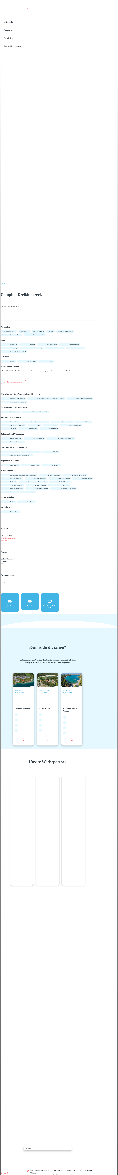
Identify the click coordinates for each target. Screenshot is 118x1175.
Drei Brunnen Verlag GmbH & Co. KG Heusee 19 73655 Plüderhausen (39, 1172)
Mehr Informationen (13, 382)
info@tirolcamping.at (8, 538)
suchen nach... (29, 1148)
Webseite (4, 540)
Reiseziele (5, 1173)
